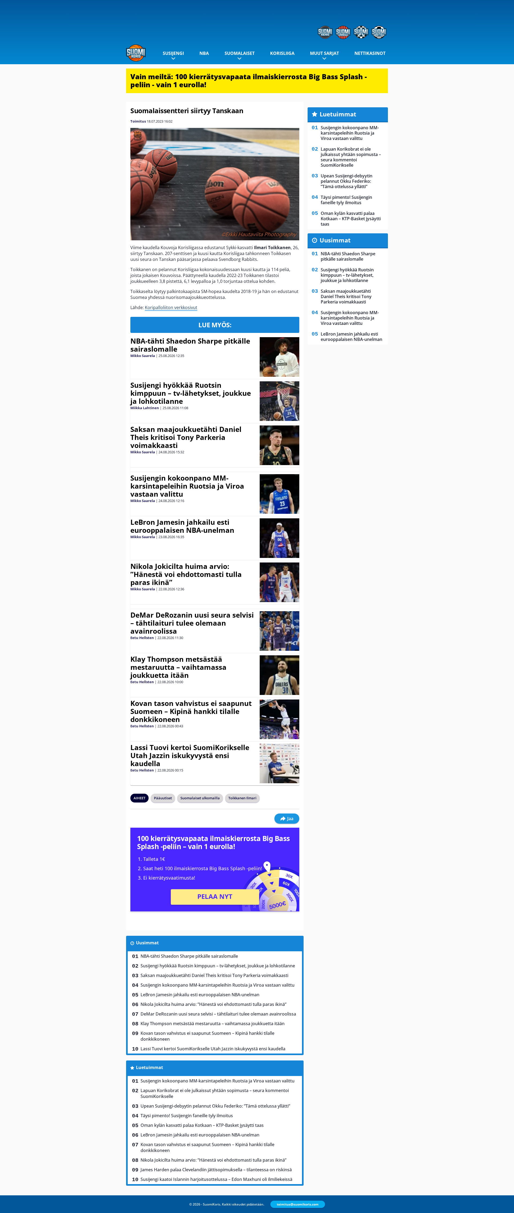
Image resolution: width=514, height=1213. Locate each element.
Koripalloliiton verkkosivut (171, 307)
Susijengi (173, 53)
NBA (204, 53)
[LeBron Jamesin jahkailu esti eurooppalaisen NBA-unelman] (279, 538)
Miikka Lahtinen (144, 407)
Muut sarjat (324, 53)
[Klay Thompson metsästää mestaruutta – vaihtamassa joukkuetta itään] (279, 675)
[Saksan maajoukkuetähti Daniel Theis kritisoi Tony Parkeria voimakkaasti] (279, 445)
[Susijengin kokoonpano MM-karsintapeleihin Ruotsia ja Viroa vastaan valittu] (279, 494)
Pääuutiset (163, 798)
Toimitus (138, 121)
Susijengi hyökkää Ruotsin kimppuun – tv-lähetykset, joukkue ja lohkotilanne (190, 393)
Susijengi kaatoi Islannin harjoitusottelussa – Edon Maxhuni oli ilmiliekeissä (216, 1179)
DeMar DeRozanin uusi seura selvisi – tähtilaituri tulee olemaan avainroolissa (192, 623)
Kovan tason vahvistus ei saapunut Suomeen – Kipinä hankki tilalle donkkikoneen (191, 711)
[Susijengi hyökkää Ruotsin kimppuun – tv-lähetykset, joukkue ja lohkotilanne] (279, 401)
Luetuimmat (149, 1067)
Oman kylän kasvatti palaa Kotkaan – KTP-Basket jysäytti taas (202, 1125)
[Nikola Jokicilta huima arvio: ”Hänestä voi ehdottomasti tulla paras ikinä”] (280, 582)
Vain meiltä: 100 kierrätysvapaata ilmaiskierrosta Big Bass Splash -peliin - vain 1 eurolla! (248, 80)
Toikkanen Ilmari (242, 798)
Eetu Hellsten (142, 637)
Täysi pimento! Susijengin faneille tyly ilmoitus (187, 1116)
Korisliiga (282, 53)
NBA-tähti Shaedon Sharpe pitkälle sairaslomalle (190, 345)
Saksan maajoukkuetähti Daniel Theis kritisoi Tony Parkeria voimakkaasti (185, 437)
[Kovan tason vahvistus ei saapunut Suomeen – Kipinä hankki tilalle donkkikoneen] (279, 719)
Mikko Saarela (142, 355)
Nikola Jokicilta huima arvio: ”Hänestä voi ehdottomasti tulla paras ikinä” (186, 574)
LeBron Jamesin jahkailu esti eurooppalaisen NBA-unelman (182, 526)
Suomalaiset (240, 53)
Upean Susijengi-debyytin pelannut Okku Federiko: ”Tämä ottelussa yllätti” (215, 1106)
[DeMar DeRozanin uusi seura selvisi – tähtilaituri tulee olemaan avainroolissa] (279, 631)
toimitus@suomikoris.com (298, 1204)
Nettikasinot (370, 53)
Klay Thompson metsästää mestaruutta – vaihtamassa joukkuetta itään (178, 667)
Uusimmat (147, 943)
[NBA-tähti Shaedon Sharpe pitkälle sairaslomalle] (279, 357)
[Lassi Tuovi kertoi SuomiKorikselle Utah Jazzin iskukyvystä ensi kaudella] (279, 763)
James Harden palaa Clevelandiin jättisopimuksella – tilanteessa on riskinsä (216, 1170)
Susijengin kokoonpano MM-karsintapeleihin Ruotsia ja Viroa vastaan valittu (187, 486)
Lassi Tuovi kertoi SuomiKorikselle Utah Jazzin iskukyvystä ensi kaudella (189, 755)
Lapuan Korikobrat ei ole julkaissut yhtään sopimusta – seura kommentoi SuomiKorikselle (215, 1093)
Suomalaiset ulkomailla (200, 798)
